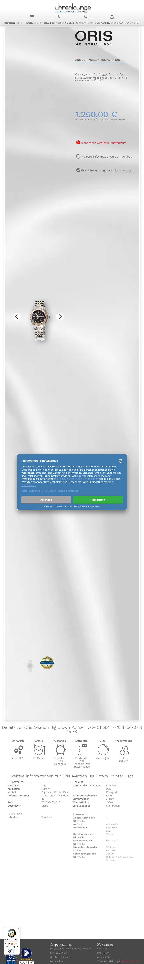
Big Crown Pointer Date (83, 23)
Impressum (103, 953)
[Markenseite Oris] (93, 48)
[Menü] (18, 929)
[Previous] (17, 317)
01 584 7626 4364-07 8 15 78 (121, 23)
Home (13, 23)
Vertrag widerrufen (130, 961)
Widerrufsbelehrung (108, 961)
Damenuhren (57, 961)
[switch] (11, 951)
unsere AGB (103, 957)
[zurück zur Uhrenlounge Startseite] (72, 8)
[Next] (60, 317)
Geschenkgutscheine (61, 957)
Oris (33, 23)
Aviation (53, 23)
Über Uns (102, 948)
